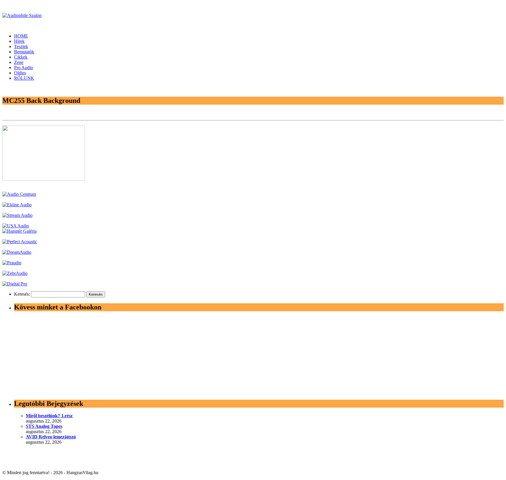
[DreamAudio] (16, 252)
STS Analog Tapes (44, 426)
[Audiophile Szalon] (22, 15)
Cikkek (21, 57)
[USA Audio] (15, 225)
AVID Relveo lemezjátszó (51, 436)
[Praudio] (11, 262)
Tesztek (21, 46)
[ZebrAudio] (15, 273)
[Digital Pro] (14, 283)
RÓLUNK (24, 78)
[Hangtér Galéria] (19, 231)
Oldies (20, 72)
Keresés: (22, 294)
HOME (21, 35)
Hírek (19, 41)
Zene (18, 62)
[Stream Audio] (17, 215)
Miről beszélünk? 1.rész (49, 415)
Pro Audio (23, 67)
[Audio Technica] (17, 204)
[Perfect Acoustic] (19, 241)
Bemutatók (24, 51)
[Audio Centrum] (19, 194)
